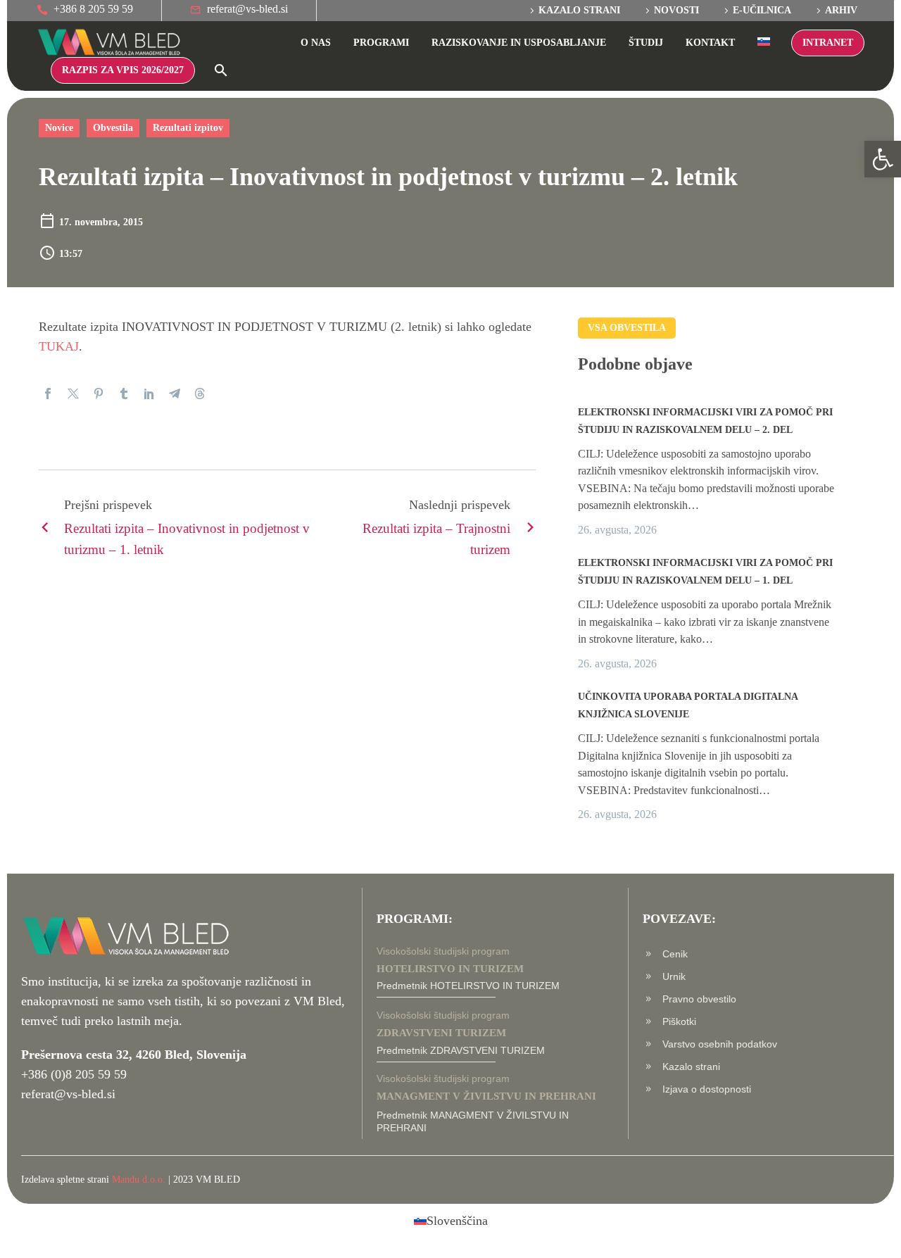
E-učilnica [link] (762, 10)
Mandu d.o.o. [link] (138, 1179)
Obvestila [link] (113, 127)
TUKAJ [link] (59, 346)
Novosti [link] (676, 10)
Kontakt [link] (710, 42)
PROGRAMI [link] (381, 42)
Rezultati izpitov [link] (188, 127)
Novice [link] (59, 127)
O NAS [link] (316, 42)
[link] (882, 159)
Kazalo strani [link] (579, 10)
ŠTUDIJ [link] (646, 42)
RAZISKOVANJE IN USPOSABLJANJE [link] (518, 42)
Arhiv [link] (841, 10)
